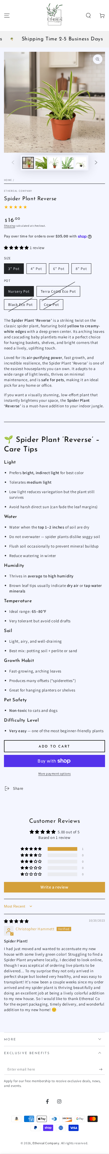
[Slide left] (13, 163)
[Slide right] (96, 163)
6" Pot (59, 268)
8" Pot (81, 268)
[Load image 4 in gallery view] (68, 163)
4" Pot (36, 268)
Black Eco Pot (20, 304)
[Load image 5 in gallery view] (81, 163)
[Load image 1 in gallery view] (28, 163)
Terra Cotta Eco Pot (58, 291)
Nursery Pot (19, 291)
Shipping (9, 225)
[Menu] (7, 15)
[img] (16, 921)
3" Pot (14, 268)
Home (8, 180)
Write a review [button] (54, 887)
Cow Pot (51, 304)
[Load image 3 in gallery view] (54, 163)
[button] (88, 15)
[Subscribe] (102, 1069)
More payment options (54, 773)
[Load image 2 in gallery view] (41, 163)
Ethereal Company (18, 191)
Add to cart (54, 746)
